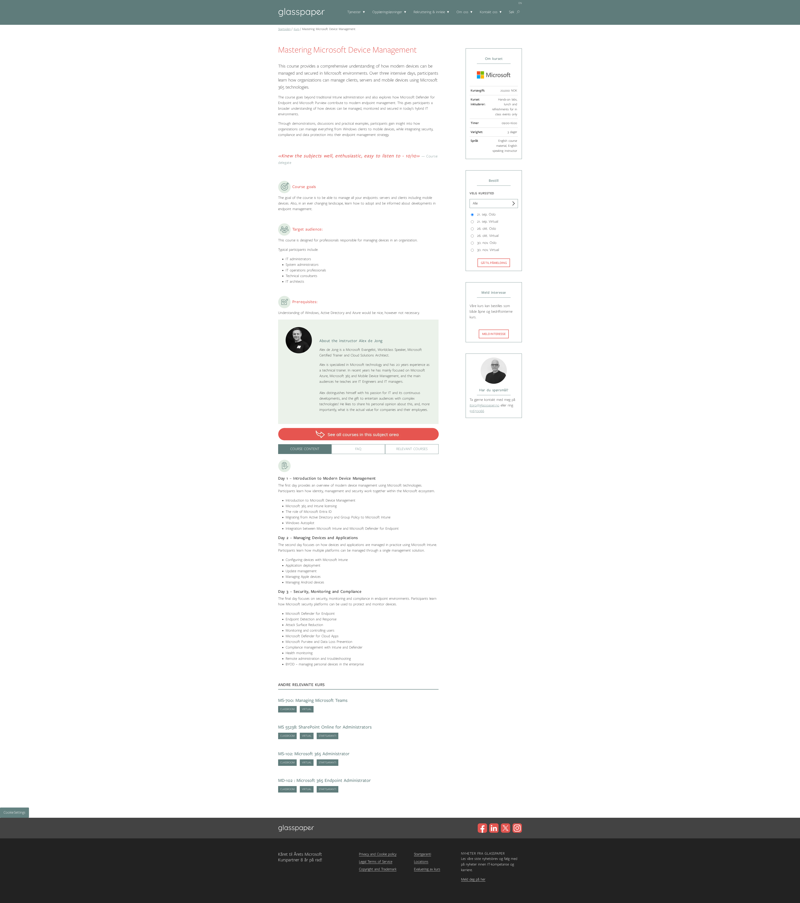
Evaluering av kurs (427, 869)
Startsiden (284, 29)
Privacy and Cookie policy (377, 854)
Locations (421, 862)
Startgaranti (422, 854)
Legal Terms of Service (375, 862)
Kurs (296, 29)
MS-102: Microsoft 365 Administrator (314, 753)
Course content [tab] (304, 449)
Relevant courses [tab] (412, 449)
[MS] (358, 434)
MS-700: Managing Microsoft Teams (313, 700)
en (520, 3)
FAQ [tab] (358, 449)
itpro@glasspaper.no (484, 405)
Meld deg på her (473, 879)
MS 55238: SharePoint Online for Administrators (325, 727)
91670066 (477, 411)
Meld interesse (494, 334)
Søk (511, 12)
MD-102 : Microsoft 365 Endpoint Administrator (324, 780)
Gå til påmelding (494, 263)
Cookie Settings (14, 812)
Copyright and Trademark (377, 869)
